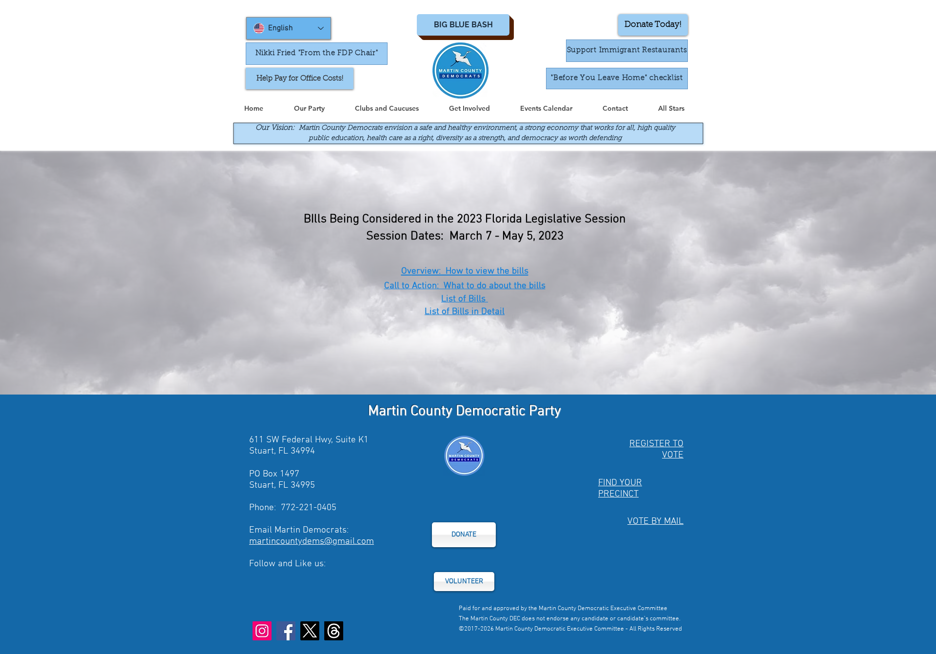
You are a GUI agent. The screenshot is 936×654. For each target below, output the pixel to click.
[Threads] (333, 630)
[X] (309, 630)
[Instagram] (262, 630)
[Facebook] (285, 630)
